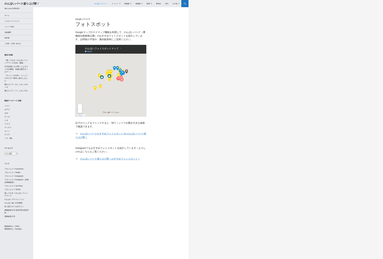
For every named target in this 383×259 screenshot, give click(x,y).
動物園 (126, 3)
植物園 (138, 3)
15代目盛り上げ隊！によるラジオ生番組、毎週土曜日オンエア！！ (16, 69)
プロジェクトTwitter (12, 172)
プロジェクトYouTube (13, 186)
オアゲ (7, 110)
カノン (7, 131)
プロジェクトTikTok (12, 189)
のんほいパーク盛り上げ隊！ (21, 3)
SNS (166, 3)
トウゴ (7, 124)
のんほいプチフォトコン (14, 199)
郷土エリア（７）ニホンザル (16, 91)
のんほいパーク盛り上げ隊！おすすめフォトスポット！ (110, 159)
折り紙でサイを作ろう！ (14, 206)
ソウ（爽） (8, 138)
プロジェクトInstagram (13, 176)
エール (7, 117)
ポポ (6, 113)
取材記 (158, 3)
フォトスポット (93, 24)
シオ (6, 120)
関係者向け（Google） (13, 229)
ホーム (6, 15)
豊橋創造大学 (9, 216)
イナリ (7, 106)
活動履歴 (7, 32)
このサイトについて (11, 21)
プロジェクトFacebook (13, 169)
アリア (7, 135)
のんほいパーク (100, 3)
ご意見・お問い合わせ (12, 43)
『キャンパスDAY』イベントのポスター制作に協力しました (16, 78)
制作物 (6, 38)
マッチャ (8, 127)
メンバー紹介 (9, 26)
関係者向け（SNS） (12, 226)
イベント (115, 3)
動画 (148, 3)
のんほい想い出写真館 (13, 203)
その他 (174, 3)
